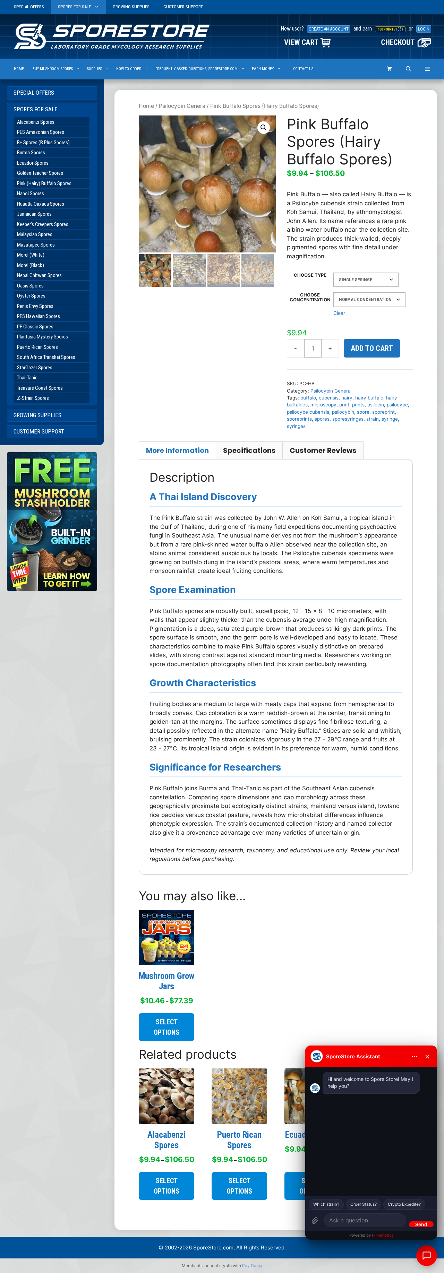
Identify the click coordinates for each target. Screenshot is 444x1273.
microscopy (323, 404)
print (344, 404)
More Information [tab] (177, 450)
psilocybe (397, 404)
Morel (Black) (30, 265)
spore (363, 412)
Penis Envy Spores (35, 306)
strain (372, 419)
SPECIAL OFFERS (29, 6)
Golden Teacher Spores (40, 173)
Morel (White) (30, 255)
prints (358, 404)
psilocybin (343, 412)
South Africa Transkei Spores (46, 357)
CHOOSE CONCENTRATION (310, 297)
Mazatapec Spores (36, 245)
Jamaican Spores (34, 214)
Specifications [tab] (249, 450)
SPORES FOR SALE (74, 6)
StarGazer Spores (34, 367)
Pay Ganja (252, 1265)
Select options (166, 1027)
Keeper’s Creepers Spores (42, 224)
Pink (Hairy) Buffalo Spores (44, 183)
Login (423, 29)
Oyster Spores (31, 296)
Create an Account (329, 29)
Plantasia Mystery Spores (42, 337)
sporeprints (299, 419)
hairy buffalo (369, 398)
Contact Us (303, 69)
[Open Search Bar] (408, 69)
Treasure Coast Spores (40, 388)
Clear (339, 313)
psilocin (375, 404)
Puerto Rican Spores (37, 347)
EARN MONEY (263, 69)
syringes (296, 426)
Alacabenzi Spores (35, 122)
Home (146, 106)
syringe (390, 419)
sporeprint (383, 412)
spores (322, 419)
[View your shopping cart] (389, 69)
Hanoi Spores (30, 193)
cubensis (329, 398)
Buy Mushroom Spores (53, 69)
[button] (427, 69)
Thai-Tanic (27, 378)
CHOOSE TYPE (310, 275)
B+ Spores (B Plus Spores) (43, 142)
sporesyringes (348, 419)
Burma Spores (31, 152)
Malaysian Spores (34, 234)
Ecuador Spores (33, 163)
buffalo (308, 398)
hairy (346, 398)
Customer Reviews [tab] (323, 450)
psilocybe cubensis (308, 412)
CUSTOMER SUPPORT (183, 6)
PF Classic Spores (35, 327)
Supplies (94, 69)
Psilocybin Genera (182, 106)
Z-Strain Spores (33, 398)
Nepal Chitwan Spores (39, 275)
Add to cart (372, 348)
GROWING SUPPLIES (131, 6)
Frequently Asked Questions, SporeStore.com (196, 69)
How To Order (128, 69)
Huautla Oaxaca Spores (40, 204)
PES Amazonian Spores (40, 132)
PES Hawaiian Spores (38, 316)
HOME (19, 69)
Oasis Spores (30, 286)
